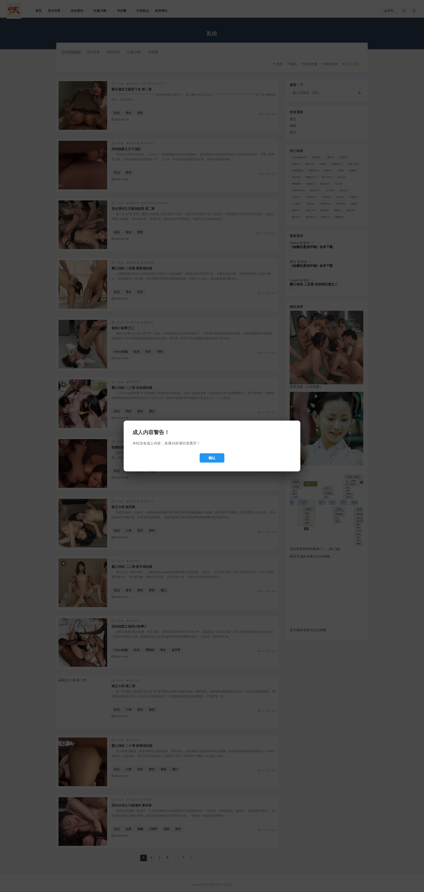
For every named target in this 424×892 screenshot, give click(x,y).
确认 (212, 458)
